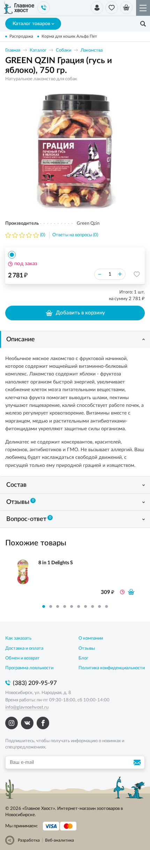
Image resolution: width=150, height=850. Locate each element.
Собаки (63, 50)
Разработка (29, 840)
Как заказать (18, 638)
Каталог (38, 50)
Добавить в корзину (80, 312)
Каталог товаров (31, 23)
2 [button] (50, 606)
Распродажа (21, 36)
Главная (12, 50)
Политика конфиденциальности (111, 668)
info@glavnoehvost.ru (26, 707)
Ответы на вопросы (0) (75, 235)
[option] (75, 151)
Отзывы (20, 502)
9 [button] (99, 606)
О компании (90, 638)
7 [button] (85, 606)
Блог (83, 658)
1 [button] (43, 606)
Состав (16, 485)
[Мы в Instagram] (11, 723)
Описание (20, 339)
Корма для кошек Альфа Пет (69, 36)
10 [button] (106, 606)
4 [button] (64, 606)
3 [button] (57, 606)
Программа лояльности (29, 668)
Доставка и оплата (24, 648)
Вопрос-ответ (28, 519)
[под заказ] (131, 592)
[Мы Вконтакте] (27, 723)
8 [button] (92, 606)
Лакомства (92, 50)
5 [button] (71, 606)
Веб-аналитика (59, 840)
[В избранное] (137, 274)
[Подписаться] (138, 762)
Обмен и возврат (22, 658)
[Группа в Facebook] (43, 723)
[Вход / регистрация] (97, 7)
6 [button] (78, 606)
